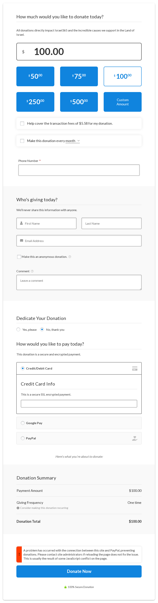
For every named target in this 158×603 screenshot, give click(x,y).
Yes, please (29, 329)
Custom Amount (123, 102)
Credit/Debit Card (39, 368)
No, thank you (55, 329)
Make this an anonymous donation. (44, 256)
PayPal (31, 438)
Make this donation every (46, 141)
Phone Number (35, 160)
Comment (22, 271)
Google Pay (34, 423)
